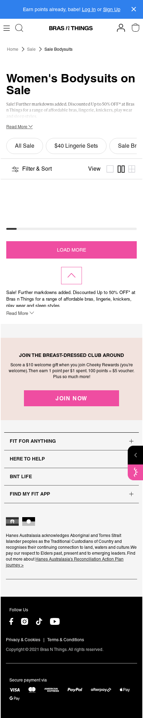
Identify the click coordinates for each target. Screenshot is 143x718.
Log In (89, 9)
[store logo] (71, 28)
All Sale (24, 145)
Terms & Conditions (65, 639)
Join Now (71, 398)
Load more (71, 250)
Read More (17, 126)
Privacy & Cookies (23, 639)
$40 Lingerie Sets (76, 145)
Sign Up (111, 9)
